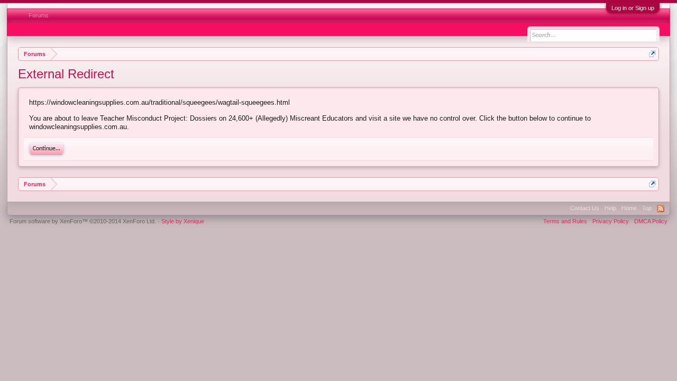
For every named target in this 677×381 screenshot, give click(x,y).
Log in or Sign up (632, 8)
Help (610, 208)
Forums (39, 15)
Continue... (46, 149)
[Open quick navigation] (652, 53)
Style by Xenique (182, 221)
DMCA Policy (650, 221)
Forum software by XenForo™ (83, 221)
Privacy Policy (610, 221)
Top (647, 208)
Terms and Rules (565, 221)
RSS (660, 208)
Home (629, 208)
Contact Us (584, 208)
